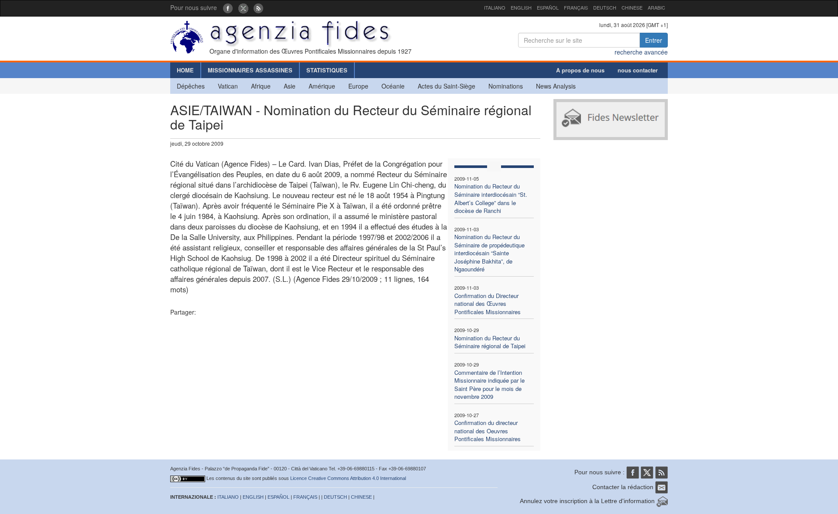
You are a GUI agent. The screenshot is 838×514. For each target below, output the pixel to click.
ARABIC (656, 7)
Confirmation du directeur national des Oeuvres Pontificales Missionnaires (487, 430)
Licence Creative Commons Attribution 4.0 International (348, 478)
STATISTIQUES (326, 70)
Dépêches (191, 86)
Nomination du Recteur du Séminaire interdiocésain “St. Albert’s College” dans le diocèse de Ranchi (490, 198)
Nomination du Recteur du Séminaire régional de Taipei (489, 342)
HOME (185, 70)
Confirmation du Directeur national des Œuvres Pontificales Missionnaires (487, 303)
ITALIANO (494, 7)
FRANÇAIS (576, 7)
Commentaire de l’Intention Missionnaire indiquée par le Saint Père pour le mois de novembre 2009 (489, 384)
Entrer (653, 40)
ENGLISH (521, 7)
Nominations (505, 86)
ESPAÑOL (548, 7)
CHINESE (632, 7)
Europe (358, 86)
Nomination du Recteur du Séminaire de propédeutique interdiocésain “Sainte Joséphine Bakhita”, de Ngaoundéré (489, 253)
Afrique (261, 86)
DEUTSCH (604, 7)
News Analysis (556, 86)
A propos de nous (580, 70)
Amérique (322, 86)
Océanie (393, 86)
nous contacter (638, 70)
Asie (289, 86)
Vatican (228, 86)
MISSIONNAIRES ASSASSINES (250, 70)
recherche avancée (641, 52)
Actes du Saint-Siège (446, 86)
